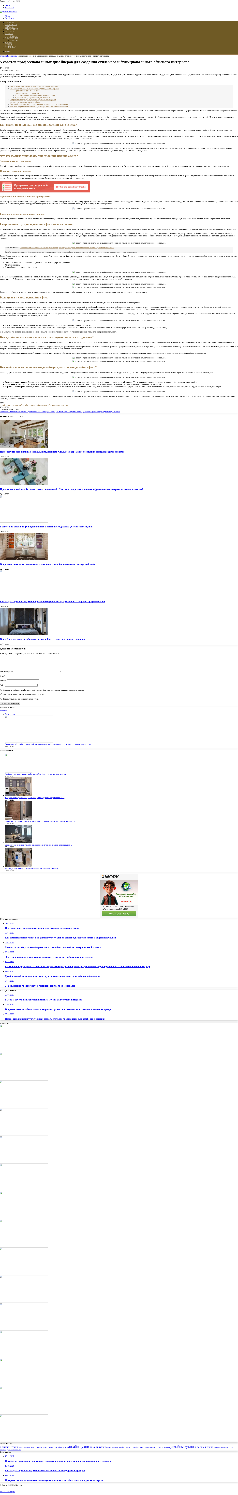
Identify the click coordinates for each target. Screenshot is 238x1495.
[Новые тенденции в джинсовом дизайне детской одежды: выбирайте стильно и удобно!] (24, 1358)
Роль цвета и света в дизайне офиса (25, 102)
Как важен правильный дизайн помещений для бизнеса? (34, 86)
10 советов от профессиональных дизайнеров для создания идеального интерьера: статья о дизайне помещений (67, 248)
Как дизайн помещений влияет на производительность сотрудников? (39, 104)
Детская (9, 31)
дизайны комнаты (163, 1447)
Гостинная (11, 25)
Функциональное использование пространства (35, 95)
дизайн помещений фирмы (56, 405)
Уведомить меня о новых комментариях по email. (23, 694)
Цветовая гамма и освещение (27, 93)
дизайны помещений (220, 1447)
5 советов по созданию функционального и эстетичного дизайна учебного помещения (46, 526)
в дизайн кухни (9, 1446)
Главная (3, 56)
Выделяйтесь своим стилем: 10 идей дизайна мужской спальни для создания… (38, 845)
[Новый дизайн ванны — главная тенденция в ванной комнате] (18, 866)
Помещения (11, 38)
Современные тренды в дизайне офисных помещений (33, 100)
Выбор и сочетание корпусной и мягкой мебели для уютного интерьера (35, 774)
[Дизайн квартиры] (8, 12)
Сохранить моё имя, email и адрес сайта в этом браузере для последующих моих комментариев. (43, 690)
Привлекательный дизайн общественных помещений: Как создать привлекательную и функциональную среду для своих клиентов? (71, 489)
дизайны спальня (14, 1450)
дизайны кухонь (203, 1446)
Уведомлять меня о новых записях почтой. (21, 699)
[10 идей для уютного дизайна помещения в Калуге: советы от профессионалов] (24, 634)
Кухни (8, 45)
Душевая (13, 36)
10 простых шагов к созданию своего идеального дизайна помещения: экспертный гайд (47, 564)
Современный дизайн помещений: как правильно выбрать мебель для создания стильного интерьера (48, 744)
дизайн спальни (138, 1447)
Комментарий (6, 672)
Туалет (8, 43)
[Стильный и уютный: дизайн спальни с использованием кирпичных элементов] (24, 1107)
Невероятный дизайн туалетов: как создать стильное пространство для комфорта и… (41, 821)
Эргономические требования (27, 91)
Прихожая (10, 47)
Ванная (9, 34)
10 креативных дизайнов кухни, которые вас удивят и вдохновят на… (34, 798)
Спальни (9, 27)
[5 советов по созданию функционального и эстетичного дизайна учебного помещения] (24, 522)
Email (3, 681)
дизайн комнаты (61, 1447)
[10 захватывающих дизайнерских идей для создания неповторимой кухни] (24, 1385)
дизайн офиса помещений (11, 405)
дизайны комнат (150, 1447)
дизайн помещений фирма (33, 405)
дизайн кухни (78, 1447)
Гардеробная (11, 29)
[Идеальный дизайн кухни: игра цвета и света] (24, 1191)
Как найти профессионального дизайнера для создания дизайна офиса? (40, 106)
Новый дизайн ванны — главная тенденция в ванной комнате (31, 868)
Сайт (2, 685)
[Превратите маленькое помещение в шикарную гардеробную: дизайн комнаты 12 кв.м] (24, 1135)
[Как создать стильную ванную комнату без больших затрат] (24, 1163)
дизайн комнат (37, 1447)
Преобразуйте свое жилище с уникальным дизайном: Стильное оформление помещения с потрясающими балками (62, 451)
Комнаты (14, 40)
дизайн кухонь (98, 1446)
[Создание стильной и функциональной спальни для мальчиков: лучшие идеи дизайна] (24, 1330)
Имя (2, 676)
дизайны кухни (182, 1447)
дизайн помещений (112, 1447)
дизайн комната (49, 1447)
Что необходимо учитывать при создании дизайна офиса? (34, 88)
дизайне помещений (24, 1447)
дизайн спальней (125, 1447)
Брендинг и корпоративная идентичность (32, 97)
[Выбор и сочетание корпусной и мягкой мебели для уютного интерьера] (18, 772)
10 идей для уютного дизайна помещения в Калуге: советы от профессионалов (42, 639)
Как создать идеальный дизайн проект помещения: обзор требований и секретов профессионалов (52, 601)
